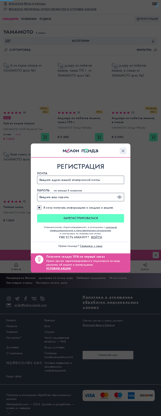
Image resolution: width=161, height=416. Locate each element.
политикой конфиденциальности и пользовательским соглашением (83, 229)
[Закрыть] (123, 151)
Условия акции (58, 268)
